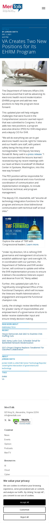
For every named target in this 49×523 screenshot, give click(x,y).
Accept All (24, 502)
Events (7, 439)
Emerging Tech (9, 327)
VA (3, 379)
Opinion (7, 444)
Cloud (7, 470)
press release (35, 154)
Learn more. (32, 244)
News (6, 435)
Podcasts (8, 448)
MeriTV (7, 452)
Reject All (24, 517)
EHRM (4, 376)
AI (5, 465)
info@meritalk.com (12, 415)
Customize (24, 509)
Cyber (7, 474)
